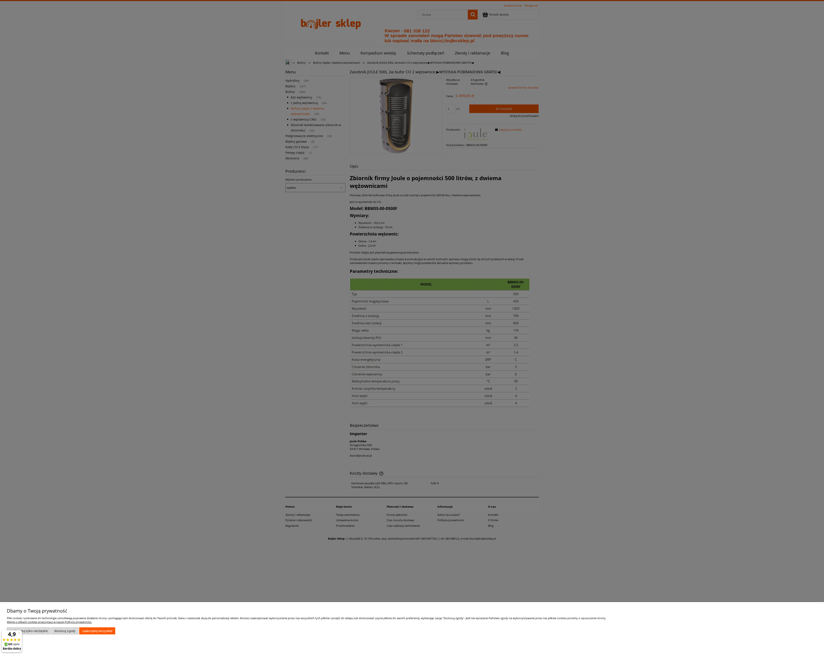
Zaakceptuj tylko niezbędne (29, 631)
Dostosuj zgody (65, 631)
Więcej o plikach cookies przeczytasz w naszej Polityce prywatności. (49, 622)
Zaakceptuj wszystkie (97, 631)
